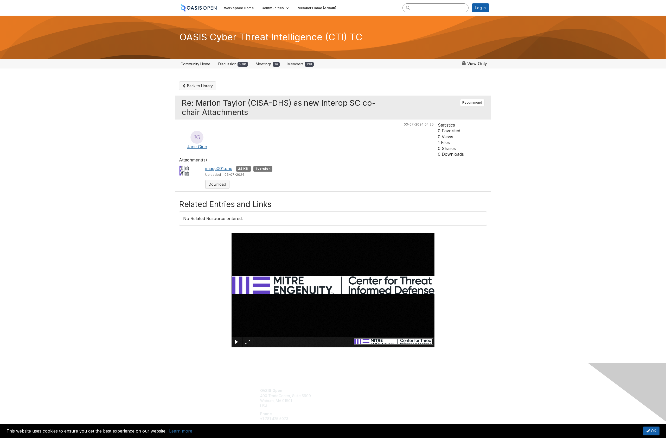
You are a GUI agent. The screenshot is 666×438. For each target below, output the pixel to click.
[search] (407, 7)
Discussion (232, 64)
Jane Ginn (197, 146)
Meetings (267, 64)
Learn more (180, 431)
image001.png (218, 168)
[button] (276, 8)
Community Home (195, 64)
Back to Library (199, 86)
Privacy (416, 395)
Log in (480, 7)
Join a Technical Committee (358, 406)
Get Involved (346, 390)
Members (299, 64)
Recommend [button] (472, 102)
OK (653, 431)
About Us (418, 390)
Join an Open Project (353, 398)
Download (217, 184)
